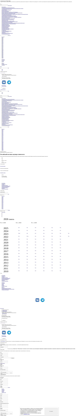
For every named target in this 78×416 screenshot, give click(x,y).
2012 (2, 47)
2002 (2, 147)
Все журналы (10, 5)
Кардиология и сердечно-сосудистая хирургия (8, 18)
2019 (2, 42)
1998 (2, 150)
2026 (2, 37)
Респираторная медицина (5, 26)
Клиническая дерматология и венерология (8, 19)
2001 (2, 55)
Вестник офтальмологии (5, 11)
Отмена (5, 415)
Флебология (3, 32)
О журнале (3, 183)
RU (2, 70)
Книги (3, 61)
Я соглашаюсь (51, 411)
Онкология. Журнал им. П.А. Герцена (7, 22)
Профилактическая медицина (6, 117)
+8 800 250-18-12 (4, 313)
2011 (2, 48)
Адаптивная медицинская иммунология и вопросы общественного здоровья (12, 8)
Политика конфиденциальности (6, 288)
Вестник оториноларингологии (6, 10)
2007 (2, 51)
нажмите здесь (26, 414)
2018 (2, 43)
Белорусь (3, 389)
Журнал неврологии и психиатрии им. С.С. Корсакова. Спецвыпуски (11, 17)
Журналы (3, 59)
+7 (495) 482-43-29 (2, 89)
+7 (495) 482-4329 (4, 311)
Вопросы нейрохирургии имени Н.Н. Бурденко (8, 13)
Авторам (3, 184)
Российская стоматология (5, 28)
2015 (2, 45)
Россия (9, 387)
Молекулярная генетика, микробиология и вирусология (9, 21)
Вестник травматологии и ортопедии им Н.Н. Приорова (10, 103)
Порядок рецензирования (5, 186)
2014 (2, 46)
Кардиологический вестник (6, 109)
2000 (2, 56)
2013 (2, 139)
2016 (2, 204)
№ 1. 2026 (34, 222)
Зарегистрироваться (3, 374)
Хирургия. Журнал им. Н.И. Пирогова (7, 33)
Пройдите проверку (10, 348)
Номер (9, 210)
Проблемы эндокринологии (6, 25)
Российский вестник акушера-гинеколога (7, 120)
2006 (2, 52)
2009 (2, 142)
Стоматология (4, 30)
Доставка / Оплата (4, 64)
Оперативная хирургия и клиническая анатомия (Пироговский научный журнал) (13, 114)
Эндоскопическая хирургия (6, 125)
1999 (2, 57)
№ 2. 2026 (19, 222)
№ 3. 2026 (3, 222)
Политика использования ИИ (6, 278)
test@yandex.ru (3, 341)
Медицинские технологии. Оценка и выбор (8, 112)
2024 (2, 131)
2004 (2, 53)
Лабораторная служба (5, 111)
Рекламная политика (5, 187)
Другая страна (4, 392)
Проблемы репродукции (5, 24)
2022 (2, 40)
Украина (3, 390)
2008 (2, 50)
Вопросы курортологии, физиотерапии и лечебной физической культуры (12, 104)
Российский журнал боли (5, 29)
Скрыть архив (2, 190)
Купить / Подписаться (5, 281)
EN (2, 69)
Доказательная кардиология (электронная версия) (9, 15)
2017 (2, 44)
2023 (2, 39)
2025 (2, 38)
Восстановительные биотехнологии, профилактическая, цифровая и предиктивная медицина (15, 14)
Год (8, 194)
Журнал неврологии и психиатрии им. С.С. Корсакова (9, 16)
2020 (2, 134)
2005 (2, 145)
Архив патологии (4, 101)
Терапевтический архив (5, 31)
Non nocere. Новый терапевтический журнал (8, 7)
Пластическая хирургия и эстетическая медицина (9, 23)
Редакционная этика (5, 185)
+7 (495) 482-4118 (4, 310)
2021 (2, 41)
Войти (1, 364)
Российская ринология (5, 27)
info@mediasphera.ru (4, 79)
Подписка (3, 283)
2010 (2, 49)
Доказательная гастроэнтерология (6, 106)
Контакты (3, 65)
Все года (9, 35)
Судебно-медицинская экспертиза (6, 122)
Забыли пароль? (2, 363)
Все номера (3, 212)
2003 (2, 54)
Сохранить (2, 415)
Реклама (3, 63)
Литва (3, 391)
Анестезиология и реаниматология (7, 9)
